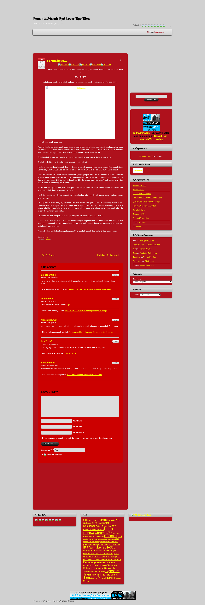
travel (112, 577)
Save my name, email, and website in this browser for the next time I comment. (78, 438)
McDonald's (98, 553)
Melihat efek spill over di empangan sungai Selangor (86, 311)
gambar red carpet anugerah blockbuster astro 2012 (101, 539)
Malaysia (88, 550)
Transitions (91, 574)
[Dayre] (164, 26)
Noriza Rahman (49, 320)
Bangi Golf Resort (94, 523)
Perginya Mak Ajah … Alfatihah (144, 206)
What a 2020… (138, 189)
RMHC (106, 562)
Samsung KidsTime (91, 571)
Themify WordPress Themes (63, 601)
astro (103, 519)
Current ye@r (47, 450)
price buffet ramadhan (93, 560)
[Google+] (149, 26)
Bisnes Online (48, 275)
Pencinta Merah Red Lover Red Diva (61, 18)
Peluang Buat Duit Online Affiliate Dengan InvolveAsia (89, 289)
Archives (136, 295)
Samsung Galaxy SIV (104, 568)
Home (169, 32)
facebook (110, 536)
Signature (112, 571)
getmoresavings (91, 544)
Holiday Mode (70, 353)
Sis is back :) (137, 226)
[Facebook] (146, 26)
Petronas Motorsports (104, 556)
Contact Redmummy (155, 32)
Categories (137, 279)
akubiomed (47, 298)
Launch (93, 548)
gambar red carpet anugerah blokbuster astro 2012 (100, 542)
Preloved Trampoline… (141, 218)
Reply (115, 275)
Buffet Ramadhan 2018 (93, 530)
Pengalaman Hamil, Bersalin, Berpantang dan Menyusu (91, 332)
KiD (134, 249)
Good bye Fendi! (139, 222)
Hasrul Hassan (138, 245)
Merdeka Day (108, 554)
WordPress (47, 601)
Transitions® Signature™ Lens (100, 575)
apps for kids (94, 520)
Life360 (110, 547)
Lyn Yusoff (46, 341)
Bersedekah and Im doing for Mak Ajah (147, 198)
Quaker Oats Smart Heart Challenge (146, 202)
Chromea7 (102, 533)
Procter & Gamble (112, 559)
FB (120, 536)
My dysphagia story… (148, 265)
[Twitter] (143, 26)
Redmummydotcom (92, 562)
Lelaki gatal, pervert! (146, 241)
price (117, 557)
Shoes (48, 239)
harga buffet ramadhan (109, 544)
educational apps (96, 536)
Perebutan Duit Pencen (142, 194)
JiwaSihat (136, 257)
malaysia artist (101, 550)
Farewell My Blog (139, 185)
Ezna (135, 253)
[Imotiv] (161, 26)
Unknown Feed (144, 515)
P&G (116, 553)
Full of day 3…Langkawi (108, 255)
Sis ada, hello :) (139, 210)
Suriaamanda (48, 362)
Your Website (78, 433)
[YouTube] (152, 26)
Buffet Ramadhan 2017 (106, 526)
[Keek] (158, 26)
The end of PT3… (139, 214)
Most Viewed (138, 170)
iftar (86, 547)
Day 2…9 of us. (49, 255)
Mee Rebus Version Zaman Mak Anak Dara (84, 375)
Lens (100, 547)
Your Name (77, 421)
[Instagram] (155, 26)
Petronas (88, 556)
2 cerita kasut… (57, 61)
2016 (85, 520)
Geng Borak (137, 261)
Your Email (77, 427)
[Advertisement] (102, 6)
